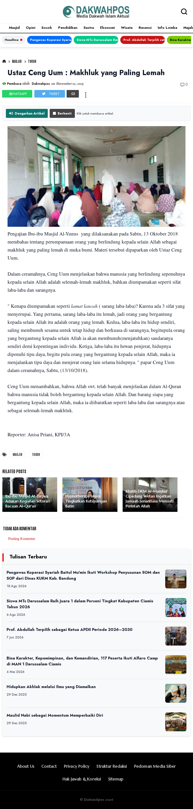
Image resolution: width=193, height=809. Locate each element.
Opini (30, 27)
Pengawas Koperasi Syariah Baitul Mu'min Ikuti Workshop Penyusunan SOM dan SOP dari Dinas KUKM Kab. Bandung (51, 40)
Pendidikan (67, 27)
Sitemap (115, 779)
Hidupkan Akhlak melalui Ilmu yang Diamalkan (51, 686)
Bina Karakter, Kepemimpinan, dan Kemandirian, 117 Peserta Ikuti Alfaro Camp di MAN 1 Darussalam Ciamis (82, 661)
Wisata (127, 27)
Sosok (46, 27)
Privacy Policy (77, 766)
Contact (49, 766)
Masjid (14, 27)
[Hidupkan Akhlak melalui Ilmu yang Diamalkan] (175, 693)
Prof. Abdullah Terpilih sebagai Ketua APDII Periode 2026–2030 (144, 40)
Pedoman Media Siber (155, 766)
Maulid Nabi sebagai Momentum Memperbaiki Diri (55, 715)
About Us (26, 766)
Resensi (145, 27)
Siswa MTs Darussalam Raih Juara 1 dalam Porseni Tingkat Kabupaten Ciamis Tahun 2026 (97, 40)
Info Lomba (167, 27)
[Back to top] (181, 797)
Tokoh (32, 61)
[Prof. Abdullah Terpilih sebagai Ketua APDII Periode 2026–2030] (175, 636)
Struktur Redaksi (111, 766)
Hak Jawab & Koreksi (82, 779)
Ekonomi (107, 27)
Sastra (89, 27)
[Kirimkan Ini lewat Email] (73, 94)
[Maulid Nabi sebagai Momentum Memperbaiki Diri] (175, 721)
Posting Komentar (21, 539)
